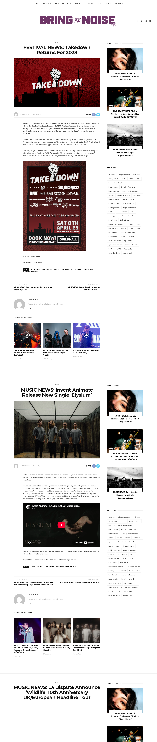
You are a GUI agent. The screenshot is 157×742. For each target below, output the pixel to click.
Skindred (78, 269)
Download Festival (123, 195)
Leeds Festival (122, 212)
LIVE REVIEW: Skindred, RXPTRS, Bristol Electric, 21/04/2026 (24, 352)
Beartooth (111, 183)
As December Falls (38, 269)
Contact (119, 3)
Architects (136, 175)
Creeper (111, 195)
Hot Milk (111, 212)
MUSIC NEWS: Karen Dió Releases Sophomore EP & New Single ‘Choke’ (125, 76)
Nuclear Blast (124, 220)
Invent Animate (37, 567)
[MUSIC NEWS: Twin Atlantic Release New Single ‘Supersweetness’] (125, 136)
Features (79, 3)
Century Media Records (130, 191)
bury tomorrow (113, 191)
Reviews (47, 3)
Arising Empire (113, 179)
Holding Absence (114, 208)
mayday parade (113, 216)
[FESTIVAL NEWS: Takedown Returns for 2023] (57, 82)
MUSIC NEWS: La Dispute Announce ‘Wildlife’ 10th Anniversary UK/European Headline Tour (33, 583)
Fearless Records (128, 199)
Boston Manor (113, 187)
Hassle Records (128, 203)
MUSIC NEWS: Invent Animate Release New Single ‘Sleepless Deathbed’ (86, 647)
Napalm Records (127, 216)
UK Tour (111, 249)
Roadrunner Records (128, 232)
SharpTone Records (127, 236)
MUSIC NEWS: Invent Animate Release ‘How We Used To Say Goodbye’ (56, 647)
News (90, 3)
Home (36, 3)
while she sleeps (114, 253)
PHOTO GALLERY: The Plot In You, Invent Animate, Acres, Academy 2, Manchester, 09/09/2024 (26, 648)
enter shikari (137, 195)
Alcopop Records (124, 175)
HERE (38, 256)
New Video (60, 567)
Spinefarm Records (115, 245)
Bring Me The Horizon (129, 187)
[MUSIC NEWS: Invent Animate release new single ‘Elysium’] (57, 429)
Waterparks (128, 249)
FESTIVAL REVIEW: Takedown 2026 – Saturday (86, 351)
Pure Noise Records (133, 224)
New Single (49, 567)
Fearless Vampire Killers (63, 269)
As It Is (123, 179)
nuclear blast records (115, 224)
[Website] (30, 603)
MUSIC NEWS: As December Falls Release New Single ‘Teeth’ (55, 352)
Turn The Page (70, 567)
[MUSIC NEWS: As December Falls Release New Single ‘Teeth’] (57, 335)
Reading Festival (134, 228)
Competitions (104, 3)
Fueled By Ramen (114, 203)
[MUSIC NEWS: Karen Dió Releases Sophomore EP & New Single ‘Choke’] (125, 60)
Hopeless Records (129, 208)
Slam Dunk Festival (114, 241)
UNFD (119, 249)
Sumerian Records (131, 245)
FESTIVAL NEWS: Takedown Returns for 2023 (80, 582)
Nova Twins (112, 220)
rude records (113, 236)
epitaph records (114, 199)
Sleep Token (88, 269)
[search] (150, 21)
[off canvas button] (7, 21)
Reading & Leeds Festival (117, 228)
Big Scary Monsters (125, 183)
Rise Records (113, 232)
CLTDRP (49, 269)
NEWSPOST (26, 114)
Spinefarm (128, 241)
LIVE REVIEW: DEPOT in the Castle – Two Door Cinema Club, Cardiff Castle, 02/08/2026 (125, 114)
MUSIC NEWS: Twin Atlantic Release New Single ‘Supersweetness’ (125, 153)
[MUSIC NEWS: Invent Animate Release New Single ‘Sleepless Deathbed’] (86, 630)
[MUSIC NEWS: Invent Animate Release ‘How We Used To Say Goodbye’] (57, 630)
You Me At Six (127, 253)
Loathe (132, 212)
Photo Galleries (63, 3)
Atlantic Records (134, 179)
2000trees (111, 175)
